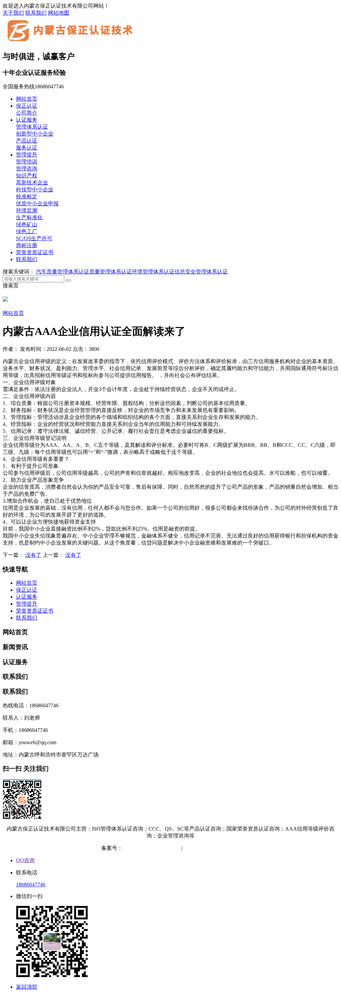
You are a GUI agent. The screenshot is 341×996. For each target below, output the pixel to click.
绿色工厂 (26, 231)
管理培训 (26, 161)
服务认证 (26, 147)
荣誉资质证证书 (34, 252)
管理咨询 (26, 168)
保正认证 (26, 106)
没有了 (33, 555)
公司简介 (26, 113)
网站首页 (26, 99)
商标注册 (26, 245)
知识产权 (26, 175)
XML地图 (228, 848)
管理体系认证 (32, 127)
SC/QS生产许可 (34, 238)
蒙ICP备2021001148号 (148, 848)
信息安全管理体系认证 (201, 271)
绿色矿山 (26, 224)
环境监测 (26, 210)
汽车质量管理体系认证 (62, 271)
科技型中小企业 (34, 189)
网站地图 (58, 13)
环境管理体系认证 (153, 271)
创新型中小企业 (34, 134)
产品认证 (26, 141)
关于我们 (13, 13)
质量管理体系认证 (110, 271)
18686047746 (30, 884)
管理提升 (26, 154)
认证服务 (26, 120)
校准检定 (26, 196)
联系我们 (36, 13)
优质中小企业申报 (37, 203)
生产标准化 (29, 217)
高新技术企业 (32, 182)
